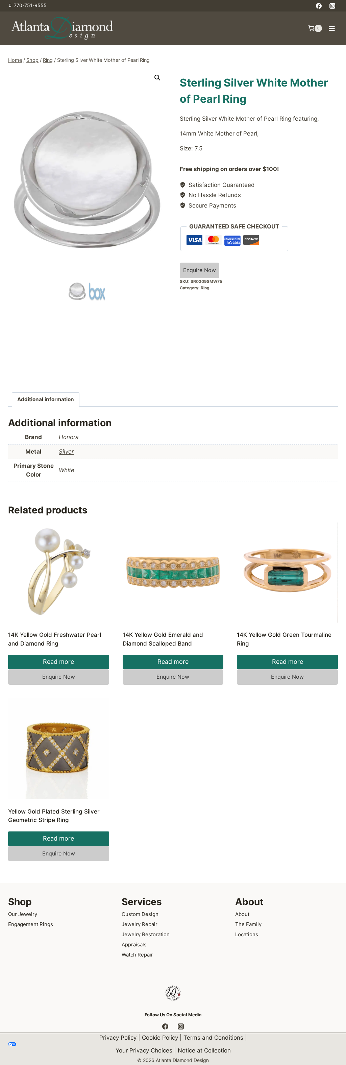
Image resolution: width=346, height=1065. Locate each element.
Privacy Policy (118, 1037)
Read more (58, 661)
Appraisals (134, 944)
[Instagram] (332, 5)
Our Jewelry (22, 914)
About (242, 914)
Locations (246, 934)
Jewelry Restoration (146, 934)
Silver (66, 451)
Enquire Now (199, 270)
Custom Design (140, 914)
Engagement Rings (30, 924)
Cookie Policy (160, 1037)
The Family (248, 924)
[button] (157, 78)
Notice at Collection (204, 1050)
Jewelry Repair (139, 924)
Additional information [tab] (45, 399)
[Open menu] (331, 28)
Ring (205, 287)
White (66, 470)
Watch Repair (137, 954)
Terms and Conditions (213, 1037)
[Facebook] (319, 5)
